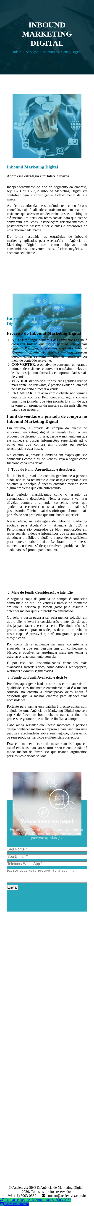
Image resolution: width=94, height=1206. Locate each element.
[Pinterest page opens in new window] (31, 1014)
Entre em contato (17, 1204)
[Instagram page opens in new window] (38, 1014)
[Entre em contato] (2, 1204)
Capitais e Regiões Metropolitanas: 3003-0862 (38, 1200)
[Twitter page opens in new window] (17, 1014)
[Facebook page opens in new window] (10, 1014)
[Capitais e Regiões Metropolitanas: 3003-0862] (2, 1200)
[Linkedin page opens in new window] (24, 1014)
